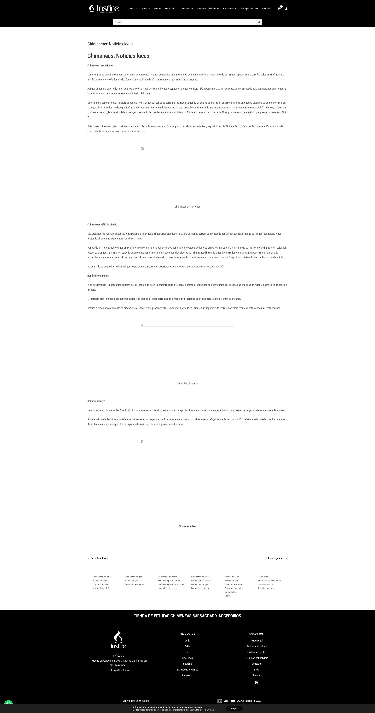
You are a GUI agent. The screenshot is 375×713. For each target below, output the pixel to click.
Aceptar (234, 708)
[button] (135, 9)
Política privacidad (256, 652)
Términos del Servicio (256, 658)
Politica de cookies (257, 646)
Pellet (187, 646)
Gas (188, 652)
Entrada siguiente (276, 558)
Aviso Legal (257, 640)
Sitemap (256, 675)
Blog (256, 669)
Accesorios (187, 675)
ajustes (210, 710)
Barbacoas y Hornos (187, 669)
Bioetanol (187, 663)
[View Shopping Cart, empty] (279, 8)
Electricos (187, 658)
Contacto (256, 663)
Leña (187, 640)
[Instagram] (257, 682)
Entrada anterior (98, 558)
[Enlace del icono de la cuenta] (286, 8)
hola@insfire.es (121, 670)
